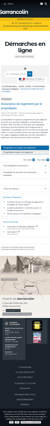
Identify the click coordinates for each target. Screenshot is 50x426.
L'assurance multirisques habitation (21, 227)
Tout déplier (42, 160)
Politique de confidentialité (31, 422)
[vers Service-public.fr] (32, 80)
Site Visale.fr (12, 232)
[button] (25, 165)
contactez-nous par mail (17, 314)
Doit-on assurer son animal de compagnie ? (24, 214)
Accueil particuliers (9, 86)
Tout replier (27, 160)
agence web (24, 249)
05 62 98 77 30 (13, 310)
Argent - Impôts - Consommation (32, 86)
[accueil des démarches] (25, 68)
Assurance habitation (10, 89)
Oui (11, 422)
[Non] (47, 417)
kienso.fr (31, 249)
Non (17, 422)
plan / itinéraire (9, 279)
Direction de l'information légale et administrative (18, 247)
